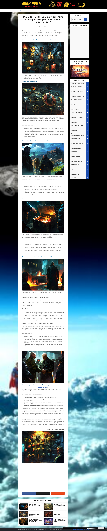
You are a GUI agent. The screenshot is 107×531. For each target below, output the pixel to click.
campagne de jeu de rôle (32, 30)
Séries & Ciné (60, 10)
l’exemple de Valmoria (42, 387)
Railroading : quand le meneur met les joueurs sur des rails (59, 505)
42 (66, 10)
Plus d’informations (91, 527)
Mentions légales (85, 529)
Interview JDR (44, 10)
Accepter (100, 527)
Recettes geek (36, 10)
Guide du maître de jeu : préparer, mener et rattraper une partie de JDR (35, 520)
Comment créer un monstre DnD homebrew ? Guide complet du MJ (60, 513)
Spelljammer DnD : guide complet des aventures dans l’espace (60, 520)
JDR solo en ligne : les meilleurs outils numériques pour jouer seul (35, 505)
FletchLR (47, 26)
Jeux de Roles (23, 10)
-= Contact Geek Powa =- (82, 10)
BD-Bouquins (52, 10)
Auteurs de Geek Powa (76, 529)
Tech (30, 10)
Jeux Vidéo (72, 10)
